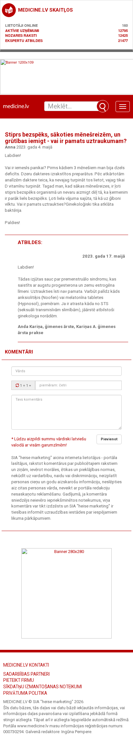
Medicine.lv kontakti (26, 665)
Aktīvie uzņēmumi (22, 30)
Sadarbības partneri (26, 674)
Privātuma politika (25, 693)
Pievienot (109, 439)
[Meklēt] (103, 106)
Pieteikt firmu (18, 680)
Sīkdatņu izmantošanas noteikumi (42, 686)
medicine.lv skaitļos (45, 10)
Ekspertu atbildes (24, 40)
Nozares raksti (21, 35)
